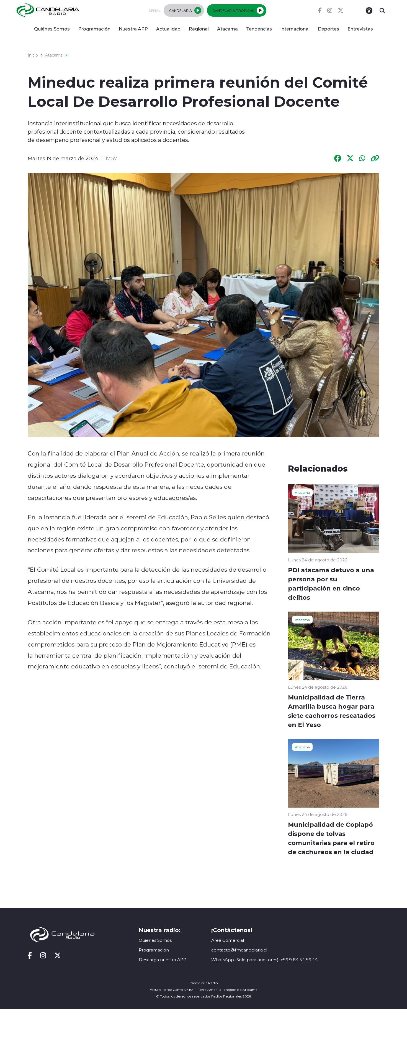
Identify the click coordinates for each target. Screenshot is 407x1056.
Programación (94, 29)
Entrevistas (360, 29)
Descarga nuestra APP (162, 960)
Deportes (328, 29)
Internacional (295, 29)
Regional (199, 29)
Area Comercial (227, 940)
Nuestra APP (133, 29)
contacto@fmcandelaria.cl (239, 950)
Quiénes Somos (52, 29)
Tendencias (259, 29)
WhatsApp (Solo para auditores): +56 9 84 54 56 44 (264, 960)
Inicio (33, 55)
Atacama (227, 29)
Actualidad (168, 29)
